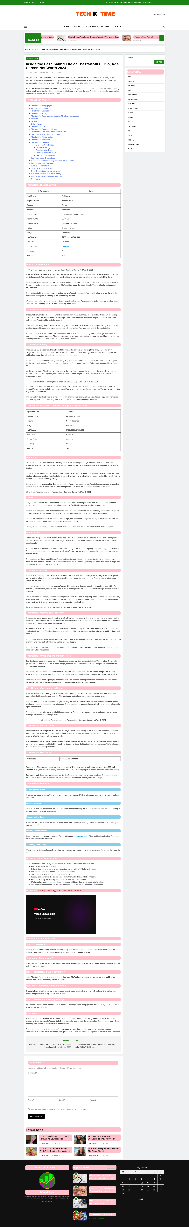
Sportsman (132, 126)
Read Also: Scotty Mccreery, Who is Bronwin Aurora (52, 161)
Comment (32, 1073)
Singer (130, 122)
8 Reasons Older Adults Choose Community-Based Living (129, 2)
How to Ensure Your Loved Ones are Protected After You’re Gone (52, 37)
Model (77, 26)
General (131, 113)
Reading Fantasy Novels (46, 153)
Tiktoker (105, 26)
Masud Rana (32, 72)
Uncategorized (133, 144)
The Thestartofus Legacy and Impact (46, 134)
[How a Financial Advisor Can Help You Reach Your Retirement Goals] (145, 39)
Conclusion (35, 179)
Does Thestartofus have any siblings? (46, 176)
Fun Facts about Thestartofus (43, 158)
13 (142, 1183)
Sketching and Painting (45, 155)
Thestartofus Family (39, 113)
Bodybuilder (92, 26)
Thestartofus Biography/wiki (42, 106)
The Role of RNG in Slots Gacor (102, 1202)
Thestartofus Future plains (42, 137)
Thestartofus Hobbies (40, 142)
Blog (129, 90)
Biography (131, 86)
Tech (130, 135)
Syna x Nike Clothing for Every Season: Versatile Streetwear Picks (102, 1215)
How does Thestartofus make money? (47, 174)
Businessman (133, 99)
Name (31, 1100)
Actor (130, 77)
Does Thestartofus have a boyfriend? (46, 171)
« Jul (141, 1199)
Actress (30, 58)
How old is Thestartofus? (41, 168)
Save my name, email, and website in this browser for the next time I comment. (59, 1109)
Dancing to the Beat (44, 150)
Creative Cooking (43, 148)
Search (130, 58)
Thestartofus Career (39, 127)
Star (36, 58)
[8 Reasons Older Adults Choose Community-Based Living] (85, 39)
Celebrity (131, 104)
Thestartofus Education (40, 111)
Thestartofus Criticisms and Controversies (48, 132)
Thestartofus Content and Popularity (46, 129)
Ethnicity (34, 119)
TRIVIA (34, 121)
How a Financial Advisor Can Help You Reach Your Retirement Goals (101, 1191)
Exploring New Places (45, 145)
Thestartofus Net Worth (40, 140)
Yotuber (117, 26)
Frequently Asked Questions (42, 163)
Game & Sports (133, 108)
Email (62, 1100)
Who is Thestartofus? (40, 108)
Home (66, 26)
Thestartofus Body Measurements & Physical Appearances (55, 116)
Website (93, 1100)
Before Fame (36, 124)
